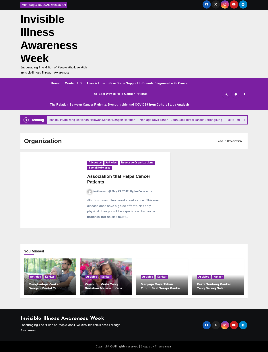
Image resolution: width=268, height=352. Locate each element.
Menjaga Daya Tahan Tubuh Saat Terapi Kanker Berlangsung (161, 288)
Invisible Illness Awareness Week (62, 318)
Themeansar (163, 346)
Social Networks (99, 167)
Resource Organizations (137, 162)
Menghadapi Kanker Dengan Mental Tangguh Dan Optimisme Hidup (48, 288)
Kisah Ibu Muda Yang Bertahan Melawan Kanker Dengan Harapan (105, 288)
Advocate (95, 162)
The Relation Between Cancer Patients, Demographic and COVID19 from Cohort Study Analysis (120, 104)
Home (55, 83)
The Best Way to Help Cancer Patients (120, 93)
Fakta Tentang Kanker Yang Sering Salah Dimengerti (214, 288)
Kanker (50, 276)
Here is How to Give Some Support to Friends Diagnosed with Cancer (138, 83)
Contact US (73, 83)
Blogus (145, 346)
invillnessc (100, 191)
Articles (111, 162)
